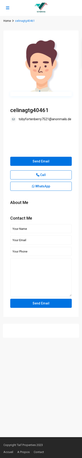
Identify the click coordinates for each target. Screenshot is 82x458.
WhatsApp (42, 186)
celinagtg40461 (29, 110)
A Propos (23, 452)
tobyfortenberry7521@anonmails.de (45, 119)
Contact (39, 452)
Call (42, 175)
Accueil (8, 452)
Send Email (41, 161)
